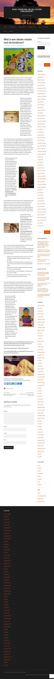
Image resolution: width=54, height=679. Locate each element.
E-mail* (39, 41)
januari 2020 (40, 206)
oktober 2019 (40, 214)
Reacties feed (40, 498)
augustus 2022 (40, 126)
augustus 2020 (40, 187)
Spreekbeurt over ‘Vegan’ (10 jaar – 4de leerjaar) (43, 285)
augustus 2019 (40, 220)
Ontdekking (40, 473)
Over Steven (22, 27)
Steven (13, 45)
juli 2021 (39, 156)
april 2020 (39, 198)
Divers (38, 465)
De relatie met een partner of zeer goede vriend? (26, 394)
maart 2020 (40, 200)
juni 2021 (39, 159)
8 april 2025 (7, 45)
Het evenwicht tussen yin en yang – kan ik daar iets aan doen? (43, 255)
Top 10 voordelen (43, 27)
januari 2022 (40, 140)
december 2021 (41, 143)
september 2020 (41, 184)
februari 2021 (40, 170)
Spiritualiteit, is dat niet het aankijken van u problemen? (43, 250)
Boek (5, 31)
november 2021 (41, 145)
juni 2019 (39, 225)
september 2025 (41, 96)
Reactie (6, 411)
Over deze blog (32, 27)
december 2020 (41, 176)
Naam (5, 426)
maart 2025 (40, 104)
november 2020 (41, 178)
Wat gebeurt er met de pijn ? (43, 263)
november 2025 (41, 91)
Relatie (11, 388)
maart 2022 (40, 135)
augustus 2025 (40, 99)
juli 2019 (39, 222)
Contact (11, 31)
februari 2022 (40, 137)
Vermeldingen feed (41, 495)
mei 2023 (39, 112)
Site (4, 439)
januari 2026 (40, 85)
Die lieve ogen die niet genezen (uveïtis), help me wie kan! (43, 274)
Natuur (39, 470)
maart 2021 (40, 167)
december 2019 (41, 209)
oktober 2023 (40, 110)
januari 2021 (40, 173)
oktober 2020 (40, 181)
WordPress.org (40, 501)
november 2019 (41, 211)
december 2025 (41, 88)
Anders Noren (41, 674)
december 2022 (41, 121)
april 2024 (39, 107)
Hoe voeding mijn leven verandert (27, 10)
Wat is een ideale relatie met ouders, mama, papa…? (10, 394)
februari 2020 (40, 203)
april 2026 (39, 77)
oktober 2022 (40, 123)
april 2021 (39, 165)
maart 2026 (40, 80)
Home (5, 27)
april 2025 (39, 101)
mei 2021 (39, 162)
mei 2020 (39, 195)
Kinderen (8, 388)
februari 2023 (40, 115)
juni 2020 (39, 192)
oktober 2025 (40, 93)
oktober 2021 (40, 148)
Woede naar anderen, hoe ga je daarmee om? (43, 260)
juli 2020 (39, 190)
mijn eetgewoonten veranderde (16, 77)
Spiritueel (39, 479)
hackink (39, 272)
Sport (38, 481)
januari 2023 (40, 118)
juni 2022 (39, 129)
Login (38, 493)
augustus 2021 (40, 154)
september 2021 (41, 151)
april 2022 (39, 132)
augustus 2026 (40, 74)
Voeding (39, 484)
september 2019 (41, 217)
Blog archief (12, 27)
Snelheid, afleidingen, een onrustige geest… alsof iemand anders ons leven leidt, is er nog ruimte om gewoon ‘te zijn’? (43, 244)
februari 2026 (40, 82)
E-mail (5, 433)
